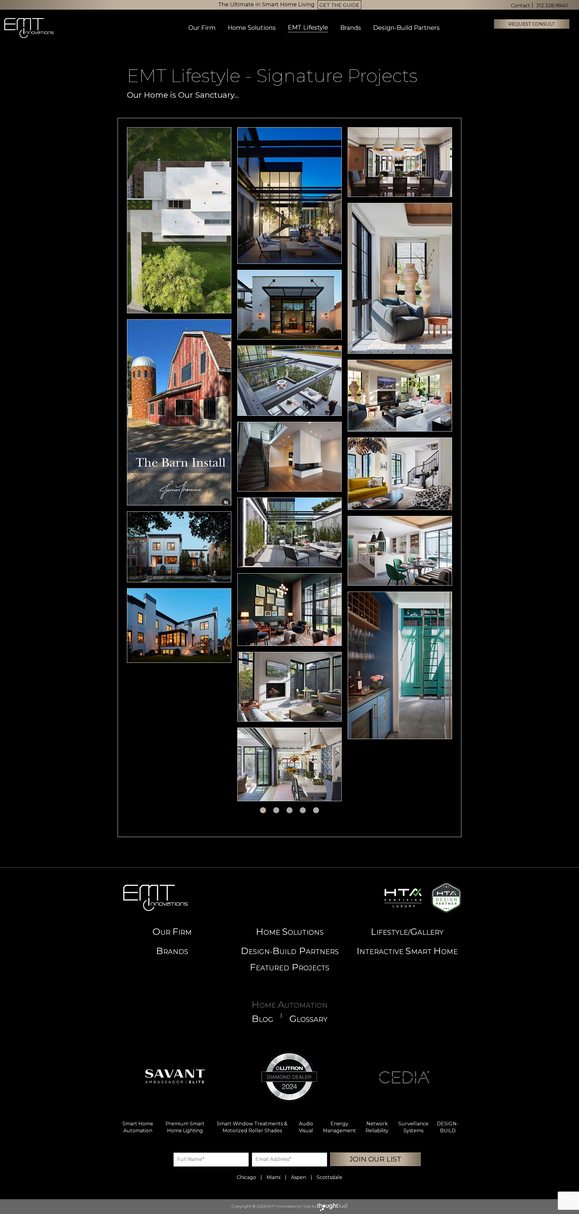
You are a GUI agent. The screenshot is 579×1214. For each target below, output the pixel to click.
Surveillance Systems (413, 1127)
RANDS (172, 950)
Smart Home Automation (137, 1127)
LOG (262, 1018)
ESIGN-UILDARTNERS (290, 950)
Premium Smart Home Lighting (185, 1127)
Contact (520, 5)
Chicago (246, 1177)
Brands (350, 27)
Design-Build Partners (406, 27)
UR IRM (172, 931)
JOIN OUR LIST (375, 1159)
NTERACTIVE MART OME (407, 950)
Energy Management (339, 1127)
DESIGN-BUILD (447, 1127)
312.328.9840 (552, 5)
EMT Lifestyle (308, 27)
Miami (273, 1177)
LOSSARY (308, 1018)
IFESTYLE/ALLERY (407, 931)
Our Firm (202, 27)
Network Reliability (376, 1127)
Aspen (298, 1177)
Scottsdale (329, 1177)
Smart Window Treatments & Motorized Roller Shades (252, 1127)
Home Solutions (252, 27)
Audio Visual (306, 1127)
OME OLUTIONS (290, 931)
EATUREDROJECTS (289, 967)
